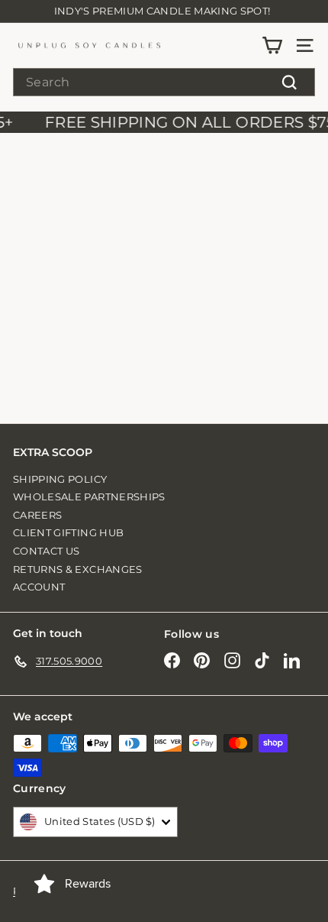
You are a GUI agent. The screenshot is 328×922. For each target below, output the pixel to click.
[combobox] (164, 82)
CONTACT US (46, 551)
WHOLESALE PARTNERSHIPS (89, 496)
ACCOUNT (39, 587)
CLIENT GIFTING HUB (68, 532)
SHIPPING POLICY (60, 479)
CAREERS (37, 515)
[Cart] (272, 45)
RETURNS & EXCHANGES (78, 569)
